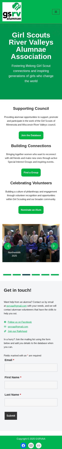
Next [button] (53, 246)
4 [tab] (36, 274)
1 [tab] (7, 274)
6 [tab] (55, 274)
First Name (13, 377)
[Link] (38, 445)
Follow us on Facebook (20, 322)
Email (9, 360)
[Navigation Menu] (56, 11)
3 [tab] (26, 274)
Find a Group (31, 172)
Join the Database (31, 135)
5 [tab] (45, 274)
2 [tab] (17, 274)
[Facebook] (23, 445)
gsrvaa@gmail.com (16, 305)
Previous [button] (9, 246)
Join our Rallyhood (17, 331)
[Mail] (31, 445)
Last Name (13, 394)
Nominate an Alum (31, 209)
